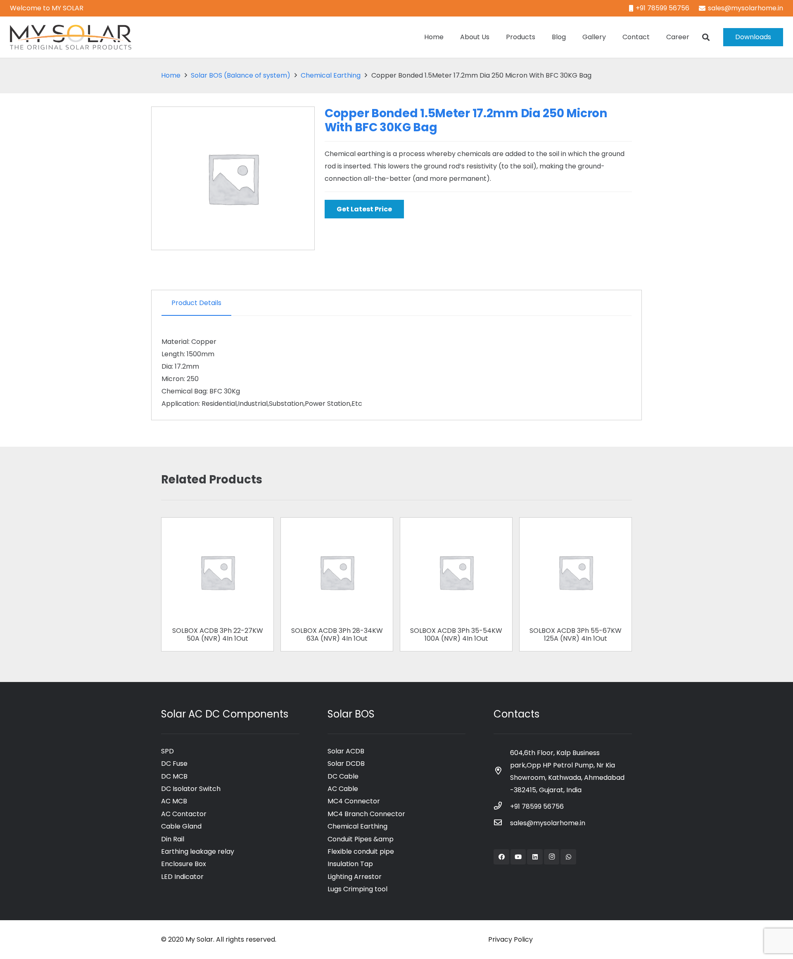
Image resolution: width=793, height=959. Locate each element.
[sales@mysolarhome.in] (502, 823)
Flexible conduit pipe (361, 851)
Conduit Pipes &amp (361, 839)
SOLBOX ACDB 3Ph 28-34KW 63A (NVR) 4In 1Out (337, 634)
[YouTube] (518, 857)
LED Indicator (182, 876)
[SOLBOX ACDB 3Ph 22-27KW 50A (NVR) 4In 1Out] (217, 530)
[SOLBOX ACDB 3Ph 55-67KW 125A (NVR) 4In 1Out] (575, 530)
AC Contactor (184, 814)
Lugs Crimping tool (357, 889)
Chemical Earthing (331, 75)
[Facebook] (501, 857)
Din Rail (172, 839)
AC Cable (343, 788)
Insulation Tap (350, 864)
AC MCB (174, 801)
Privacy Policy (510, 939)
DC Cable (343, 776)
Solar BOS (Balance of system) (240, 75)
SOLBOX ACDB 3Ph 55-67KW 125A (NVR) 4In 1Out (575, 634)
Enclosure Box (183, 864)
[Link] (70, 37)
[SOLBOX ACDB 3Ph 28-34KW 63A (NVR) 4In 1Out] (337, 530)
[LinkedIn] (535, 857)
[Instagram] (552, 857)
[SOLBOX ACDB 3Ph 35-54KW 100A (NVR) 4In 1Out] (456, 530)
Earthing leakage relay (197, 851)
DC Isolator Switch (191, 788)
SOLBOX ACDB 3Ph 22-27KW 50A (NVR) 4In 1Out (217, 634)
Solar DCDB (346, 763)
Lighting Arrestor (355, 876)
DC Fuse (174, 763)
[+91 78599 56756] (502, 806)
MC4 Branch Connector (366, 814)
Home (170, 75)
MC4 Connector (354, 801)
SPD (167, 751)
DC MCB (174, 776)
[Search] (706, 37)
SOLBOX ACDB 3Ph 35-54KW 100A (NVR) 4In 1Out (456, 634)
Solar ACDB (346, 751)
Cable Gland (181, 826)
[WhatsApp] (568, 857)
